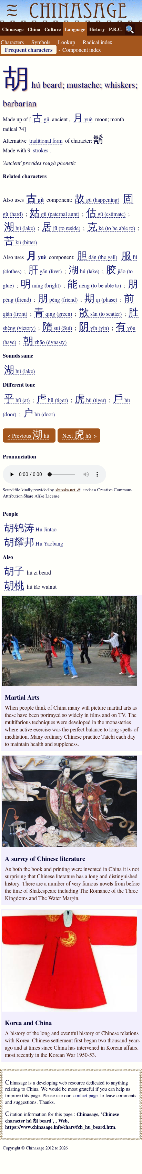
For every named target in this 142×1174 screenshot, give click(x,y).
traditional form (45, 140)
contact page (85, 1095)
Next (76, 435)
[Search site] (130, 29)
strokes (40, 150)
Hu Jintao (30, 529)
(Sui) (57, 328)
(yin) (94, 328)
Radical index (97, 42)
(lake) (19, 228)
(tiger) (52, 400)
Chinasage (12, 29)
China (34, 29)
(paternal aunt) (54, 214)
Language (75, 29)
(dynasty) (45, 342)
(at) (17, 400)
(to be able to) (111, 228)
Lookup (66, 42)
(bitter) (20, 242)
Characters (12, 42)
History (97, 29)
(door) (39, 414)
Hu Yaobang (33, 543)
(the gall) (97, 257)
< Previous (28, 435)
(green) (53, 314)
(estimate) (105, 214)
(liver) (45, 271)
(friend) (58, 299)
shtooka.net (67, 489)
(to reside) (61, 228)
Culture (52, 29)
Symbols (40, 42)
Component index (81, 49)
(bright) (41, 285)
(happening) (97, 199)
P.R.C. (116, 29)
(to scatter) (100, 314)
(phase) (100, 299)
